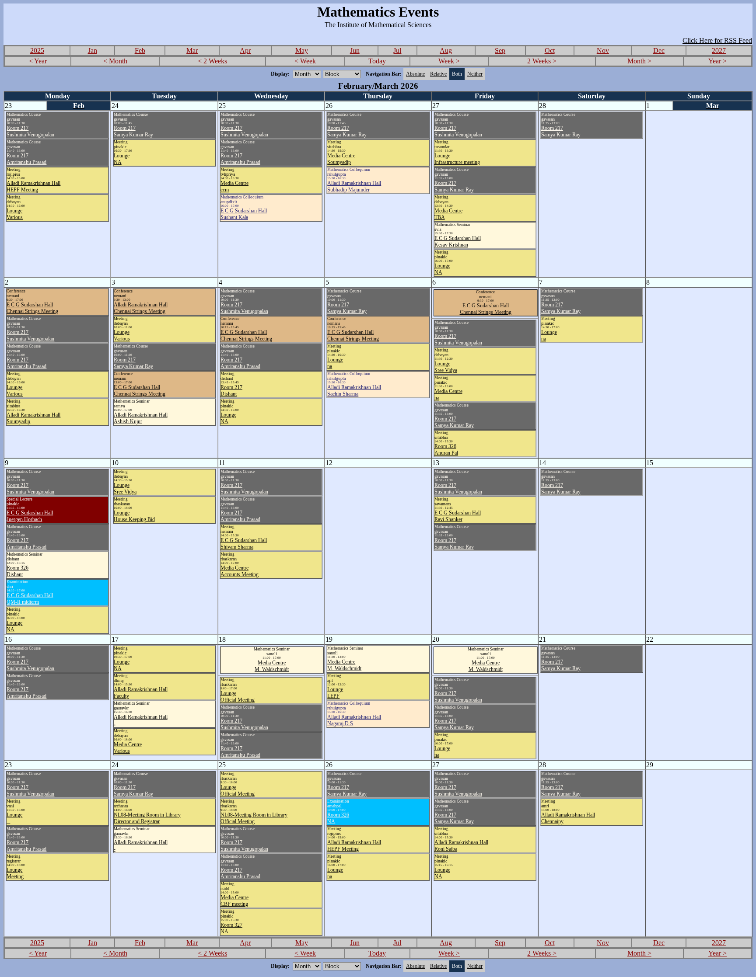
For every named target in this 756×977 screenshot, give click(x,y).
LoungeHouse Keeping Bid (134, 516)
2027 (719, 50)
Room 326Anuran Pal (446, 449)
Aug (446, 50)
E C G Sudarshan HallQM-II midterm (30, 598)
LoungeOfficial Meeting (237, 696)
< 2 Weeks (212, 61)
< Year (38, 61)
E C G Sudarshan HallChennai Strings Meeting (32, 308)
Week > (449, 61)
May (301, 50)
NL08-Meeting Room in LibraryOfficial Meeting (253, 818)
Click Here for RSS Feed (717, 40)
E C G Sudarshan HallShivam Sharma (243, 543)
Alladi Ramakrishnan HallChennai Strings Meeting (141, 308)
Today (377, 61)
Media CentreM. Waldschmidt (272, 666)
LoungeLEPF (335, 692)
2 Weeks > (541, 61)
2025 (37, 50)
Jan (92, 50)
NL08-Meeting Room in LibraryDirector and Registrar (147, 818)
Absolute (415, 74)
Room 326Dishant (17, 571)
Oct (550, 50)
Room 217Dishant (231, 390)
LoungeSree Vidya (445, 367)
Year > (717, 61)
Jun (355, 50)
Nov (603, 50)
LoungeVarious (15, 214)
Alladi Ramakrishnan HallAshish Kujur (141, 418)
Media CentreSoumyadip (341, 159)
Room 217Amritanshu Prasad (26, 159)
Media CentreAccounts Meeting (239, 571)
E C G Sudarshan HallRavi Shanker (457, 516)
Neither (475, 74)
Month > (639, 61)
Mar (192, 50)
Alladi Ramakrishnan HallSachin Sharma (354, 390)
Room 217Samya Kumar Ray (133, 131)
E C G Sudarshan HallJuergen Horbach (30, 516)
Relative (438, 74)
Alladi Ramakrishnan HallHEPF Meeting (33, 186)
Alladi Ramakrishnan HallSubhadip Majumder (354, 186)
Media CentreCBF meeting (234, 900)
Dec (659, 50)
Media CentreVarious (128, 747)
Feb (140, 50)
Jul (397, 50)
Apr (245, 50)
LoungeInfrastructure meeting (457, 159)
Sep (500, 50)
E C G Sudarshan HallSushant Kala (243, 214)
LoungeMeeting (15, 873)
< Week (305, 61)
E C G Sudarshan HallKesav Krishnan (457, 241)
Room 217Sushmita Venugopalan (30, 131)
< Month (115, 61)
